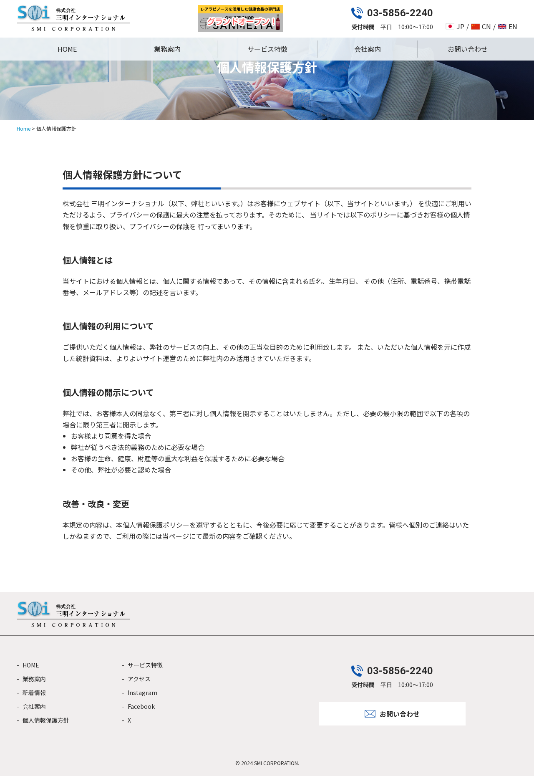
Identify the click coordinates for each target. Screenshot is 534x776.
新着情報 (34, 692)
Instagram (142, 692)
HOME (67, 49)
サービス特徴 (267, 49)
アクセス (139, 679)
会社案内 (367, 49)
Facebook (141, 706)
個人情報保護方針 (46, 720)
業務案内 (167, 49)
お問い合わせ (468, 49)
